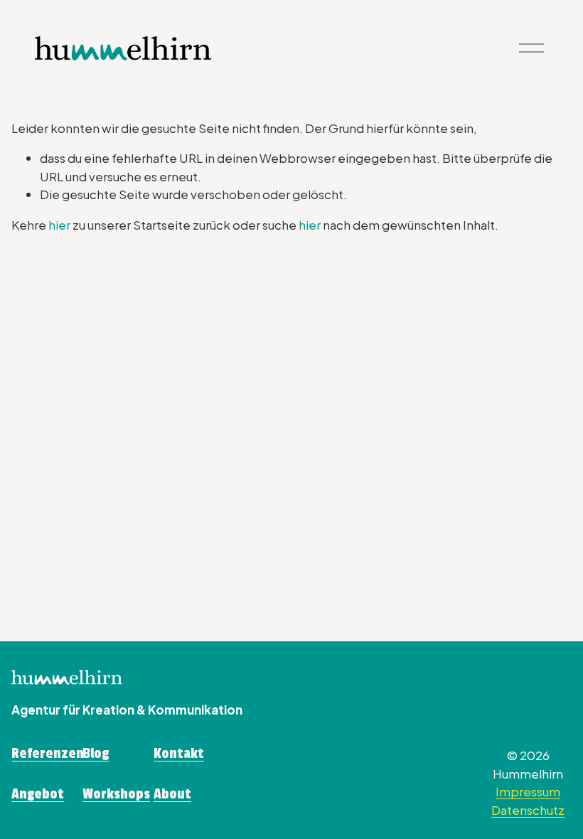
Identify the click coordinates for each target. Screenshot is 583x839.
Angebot (37, 794)
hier (59, 225)
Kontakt (179, 754)
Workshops (116, 794)
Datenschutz (528, 810)
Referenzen (47, 754)
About (172, 794)
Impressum (528, 791)
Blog (95, 754)
